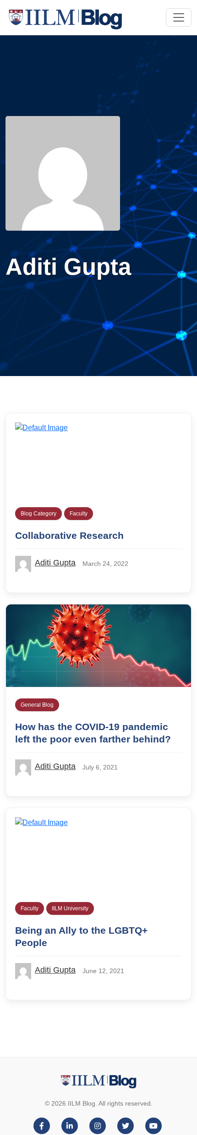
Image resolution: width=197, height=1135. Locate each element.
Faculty (79, 513)
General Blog (37, 705)
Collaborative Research (69, 535)
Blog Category (38, 513)
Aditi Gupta (55, 562)
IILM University (70, 908)
